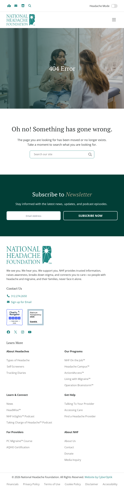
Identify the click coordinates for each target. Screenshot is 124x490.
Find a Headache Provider (9, 6)
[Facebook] (8, 333)
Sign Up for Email (16, 6)
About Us (70, 441)
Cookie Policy (73, 484)
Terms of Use (52, 484)
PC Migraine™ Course (23, 440)
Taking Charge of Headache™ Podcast (29, 422)
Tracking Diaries (16, 373)
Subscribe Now (90, 216)
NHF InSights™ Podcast (20, 416)
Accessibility (110, 484)
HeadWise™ (13, 410)
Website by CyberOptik (98, 477)
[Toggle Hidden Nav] (114, 20)
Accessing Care (73, 410)
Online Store (23, 6)
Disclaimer (91, 484)
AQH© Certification (18, 447)
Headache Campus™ (76, 366)
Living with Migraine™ (77, 379)
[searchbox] (62, 154)
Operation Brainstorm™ (78, 385)
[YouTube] (30, 333)
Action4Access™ (74, 373)
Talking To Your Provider (79, 404)
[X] (15, 333)
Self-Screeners (15, 366)
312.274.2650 (19, 296)
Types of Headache (18, 360)
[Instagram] (23, 333)
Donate (68, 453)
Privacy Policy (31, 484)
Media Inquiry (72, 460)
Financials (13, 484)
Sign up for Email (21, 302)
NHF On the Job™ (74, 360)
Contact (69, 447)
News (9, 404)
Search (30, 6)
